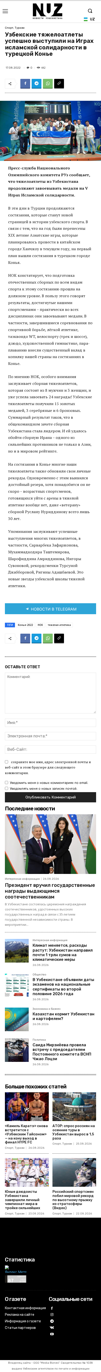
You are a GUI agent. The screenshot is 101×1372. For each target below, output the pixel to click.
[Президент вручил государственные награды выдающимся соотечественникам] (50, 844)
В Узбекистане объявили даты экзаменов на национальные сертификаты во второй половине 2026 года (63, 986)
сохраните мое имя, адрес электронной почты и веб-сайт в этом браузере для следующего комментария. (48, 767)
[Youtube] (52, 1334)
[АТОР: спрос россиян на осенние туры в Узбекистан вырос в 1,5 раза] (74, 1106)
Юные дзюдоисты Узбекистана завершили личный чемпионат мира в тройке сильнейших (22, 1200)
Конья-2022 (25, 625)
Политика (39, 1039)
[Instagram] (52, 1315)
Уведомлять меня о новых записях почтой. (43, 788)
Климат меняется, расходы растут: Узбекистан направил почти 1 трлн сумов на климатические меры (63, 952)
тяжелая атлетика (59, 625)
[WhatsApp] (48, 84)
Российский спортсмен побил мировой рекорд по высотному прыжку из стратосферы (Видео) (73, 1200)
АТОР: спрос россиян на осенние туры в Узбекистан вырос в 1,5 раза (73, 1132)
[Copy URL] (59, 84)
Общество (39, 974)
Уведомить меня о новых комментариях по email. (49, 783)
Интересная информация (22, 879)
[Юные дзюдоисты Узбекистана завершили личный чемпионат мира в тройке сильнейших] (27, 1172)
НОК (40, 625)
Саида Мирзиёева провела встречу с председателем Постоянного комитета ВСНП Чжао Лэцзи (62, 1052)
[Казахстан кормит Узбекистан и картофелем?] (17, 1019)
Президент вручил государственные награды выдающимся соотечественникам (50, 891)
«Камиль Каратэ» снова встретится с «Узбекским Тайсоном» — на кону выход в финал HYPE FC (26, 1134)
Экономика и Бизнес (47, 1009)
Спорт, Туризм (15, 28)
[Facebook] (25, 84)
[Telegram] (36, 84)
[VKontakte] (52, 1328)
